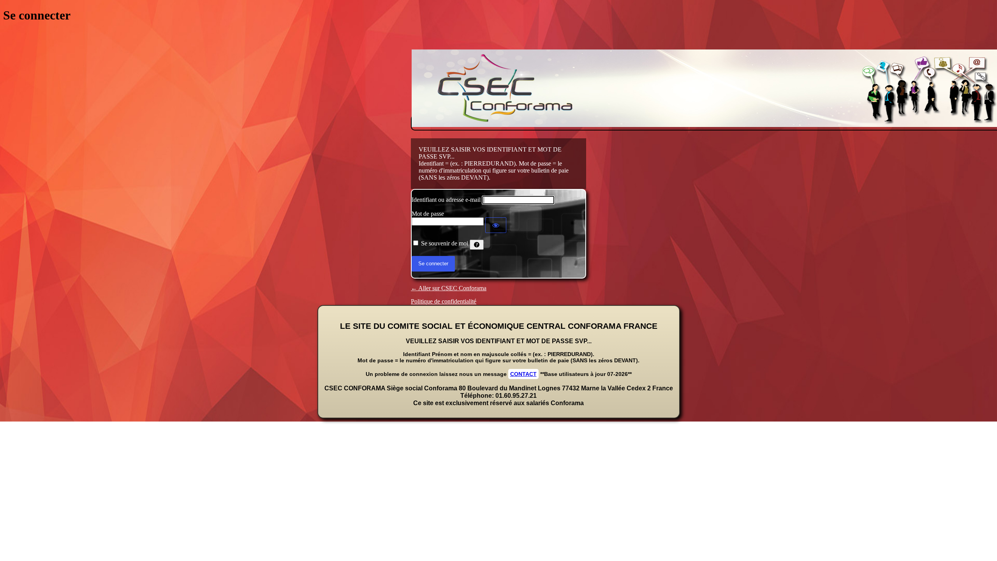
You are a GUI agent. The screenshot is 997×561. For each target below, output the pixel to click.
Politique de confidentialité (443, 301)
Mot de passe (428, 213)
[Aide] (477, 245)
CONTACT (523, 374)
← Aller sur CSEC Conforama (448, 288)
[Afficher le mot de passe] (495, 225)
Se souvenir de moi (444, 243)
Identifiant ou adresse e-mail (446, 199)
